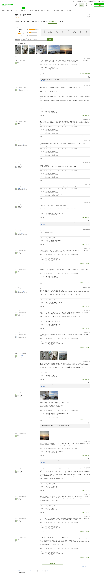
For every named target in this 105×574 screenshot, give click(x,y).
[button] (18, 49)
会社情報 (20, 570)
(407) (52, 21)
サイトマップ (84, 1)
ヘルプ (74, 1)
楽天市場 (95, 1)
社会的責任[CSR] (33, 570)
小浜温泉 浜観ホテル (23, 14)
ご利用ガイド (78, 1)
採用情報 (39, 570)
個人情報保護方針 (26, 570)
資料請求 (47, 570)
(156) (35, 21)
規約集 (43, 570)
